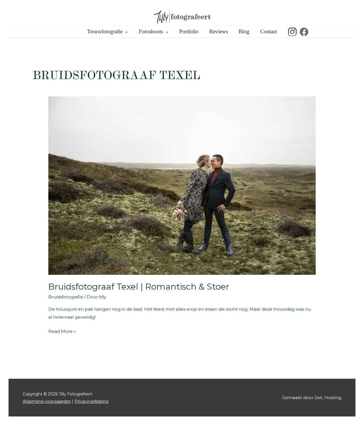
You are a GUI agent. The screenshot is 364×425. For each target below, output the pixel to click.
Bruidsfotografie (65, 297)
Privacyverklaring (91, 401)
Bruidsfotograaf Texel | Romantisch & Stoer (138, 286)
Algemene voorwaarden (47, 401)
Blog (244, 31)
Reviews (218, 31)
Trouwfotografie (105, 31)
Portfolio (188, 31)
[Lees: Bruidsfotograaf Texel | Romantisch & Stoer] (182, 185)
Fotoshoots (151, 31)
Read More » (62, 331)
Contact (268, 31)
